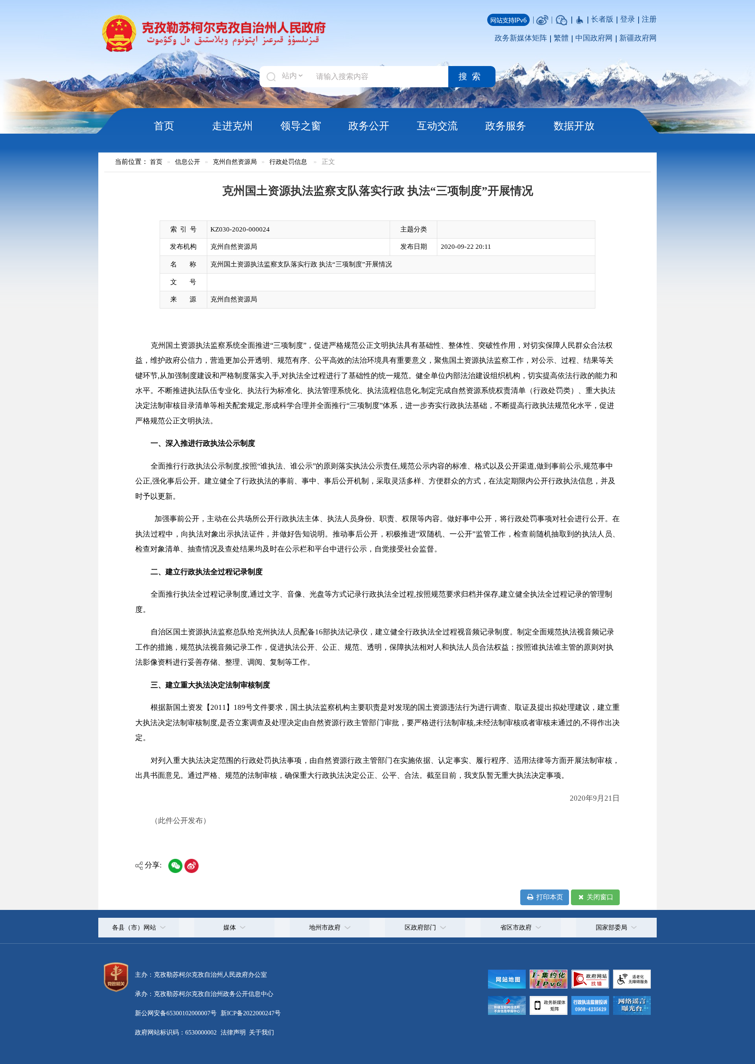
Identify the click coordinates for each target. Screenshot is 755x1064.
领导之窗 (300, 126)
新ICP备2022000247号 (250, 1013)
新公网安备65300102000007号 (176, 1013)
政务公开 (368, 126)
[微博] (542, 19)
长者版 (602, 19)
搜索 (472, 76)
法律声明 (233, 1032)
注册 (649, 19)
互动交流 (437, 126)
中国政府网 (594, 38)
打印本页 (549, 897)
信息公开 (187, 161)
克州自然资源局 (235, 161)
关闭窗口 (599, 897)
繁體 (561, 38)
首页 (164, 126)
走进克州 (232, 126)
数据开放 (574, 126)
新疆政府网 (638, 38)
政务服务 (505, 126)
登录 (627, 19)
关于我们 (260, 1032)
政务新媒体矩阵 (521, 38)
